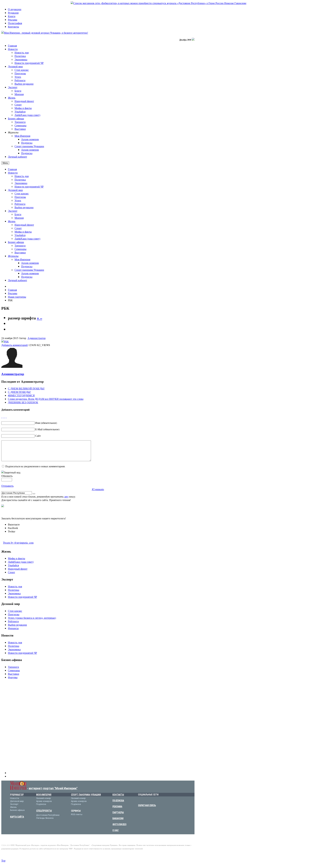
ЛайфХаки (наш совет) (27, 238)
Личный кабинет (17, 280)
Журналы (13, 256)
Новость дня (22, 176)
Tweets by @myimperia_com (18, 542)
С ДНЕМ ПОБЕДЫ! (19, 392)
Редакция (13, 12)
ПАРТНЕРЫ (118, 812)
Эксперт (12, 210)
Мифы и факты (23, 231)
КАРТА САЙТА (17, 816)
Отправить (7, 485)
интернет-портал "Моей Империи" (53, 788)
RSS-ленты (76, 814)
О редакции (14, 9)
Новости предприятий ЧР (29, 186)
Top (3, 860)
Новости (13, 172)
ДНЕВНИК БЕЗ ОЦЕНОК (23, 402)
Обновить (7, 476)
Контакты (13, 26)
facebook (145, 800)
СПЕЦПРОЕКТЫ (44, 810)
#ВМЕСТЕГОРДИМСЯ (21, 395)
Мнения (19, 217)
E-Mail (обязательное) (47, 429)
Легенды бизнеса (44, 818)
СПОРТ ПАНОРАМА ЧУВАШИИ (86, 794)
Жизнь (11, 221)
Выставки (20, 252)
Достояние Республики (47, 815)
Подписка (26, 266)
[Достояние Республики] (158, 3)
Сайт (38, 435)
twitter (150, 800)
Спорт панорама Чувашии (29, 269)
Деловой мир (15, 190)
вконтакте (140, 800)
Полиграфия (15, 23)
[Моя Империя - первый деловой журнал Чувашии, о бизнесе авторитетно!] (44, 32)
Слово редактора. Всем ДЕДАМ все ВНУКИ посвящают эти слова (45, 399)
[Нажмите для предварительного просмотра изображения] (5, 341)
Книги (11, 16)
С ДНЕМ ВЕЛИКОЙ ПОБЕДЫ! (26, 388)
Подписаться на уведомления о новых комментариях (35, 466)
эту (66, 496)
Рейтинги (20, 204)
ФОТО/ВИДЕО (119, 824)
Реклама (12, 19)
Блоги (18, 214)
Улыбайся (20, 235)
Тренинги (20, 245)
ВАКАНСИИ (117, 818)
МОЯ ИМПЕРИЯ (43, 794)
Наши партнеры (17, 296)
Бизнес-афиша (16, 242)
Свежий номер (43, 798)
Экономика (21, 183)
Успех (18, 200)
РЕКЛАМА (117, 806)
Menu (5, 163)
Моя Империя (22, 259)
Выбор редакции (24, 207)
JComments (98, 489)
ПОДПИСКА (118, 800)
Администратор (37, 338)
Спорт (18, 228)
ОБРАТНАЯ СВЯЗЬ (147, 805)
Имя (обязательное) (46, 422)
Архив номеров (30, 263)
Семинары (20, 249)
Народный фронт (24, 224)
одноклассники (155, 800)
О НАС (115, 830)
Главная (12, 169)
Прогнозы (20, 197)
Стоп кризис (22, 193)
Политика (20, 179)
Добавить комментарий (14, 345)
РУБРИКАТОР (17, 794)
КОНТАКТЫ (118, 794)
